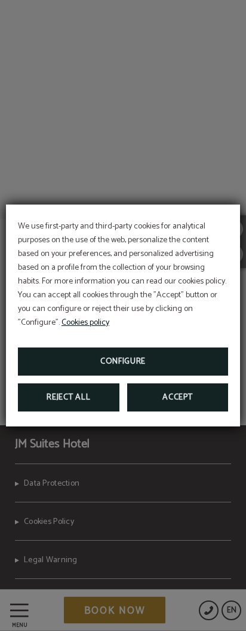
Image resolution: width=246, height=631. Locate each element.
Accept (177, 397)
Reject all (68, 397)
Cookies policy (85, 323)
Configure (123, 361)
